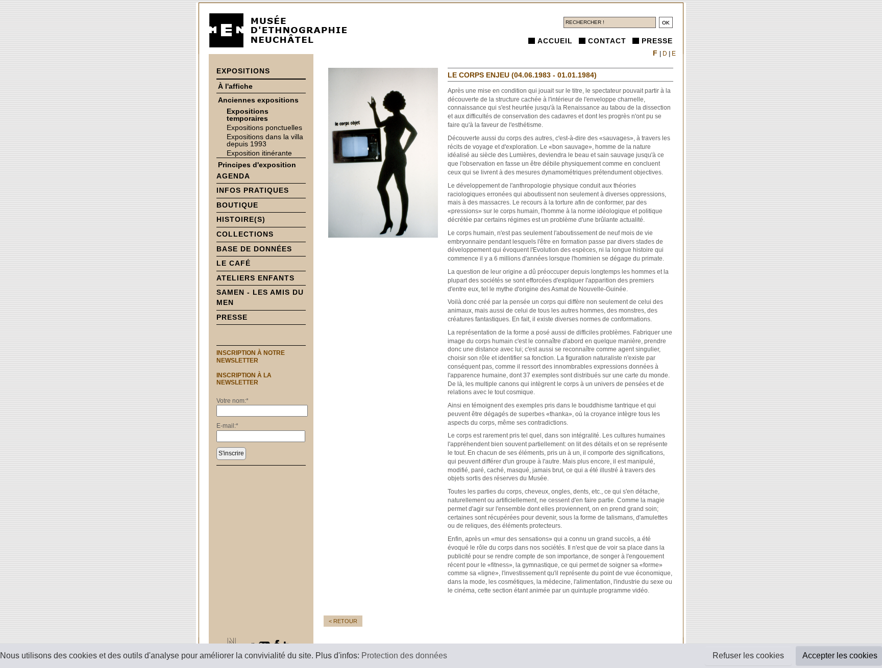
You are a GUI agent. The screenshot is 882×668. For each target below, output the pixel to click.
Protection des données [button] (404, 655)
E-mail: (227, 425)
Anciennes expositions (258, 100)
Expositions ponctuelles (264, 127)
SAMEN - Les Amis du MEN (260, 297)
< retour (343, 621)
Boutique (237, 205)
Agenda (233, 176)
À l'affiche (235, 86)
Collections (245, 234)
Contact (607, 41)
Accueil (555, 41)
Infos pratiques (252, 190)
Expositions (243, 71)
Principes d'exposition (257, 165)
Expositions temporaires (247, 114)
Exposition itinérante (259, 153)
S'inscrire (231, 453)
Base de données (254, 249)
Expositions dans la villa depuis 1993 (265, 140)
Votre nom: (232, 400)
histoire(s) (240, 219)
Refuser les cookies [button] (748, 655)
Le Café (233, 263)
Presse (657, 41)
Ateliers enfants (255, 278)
